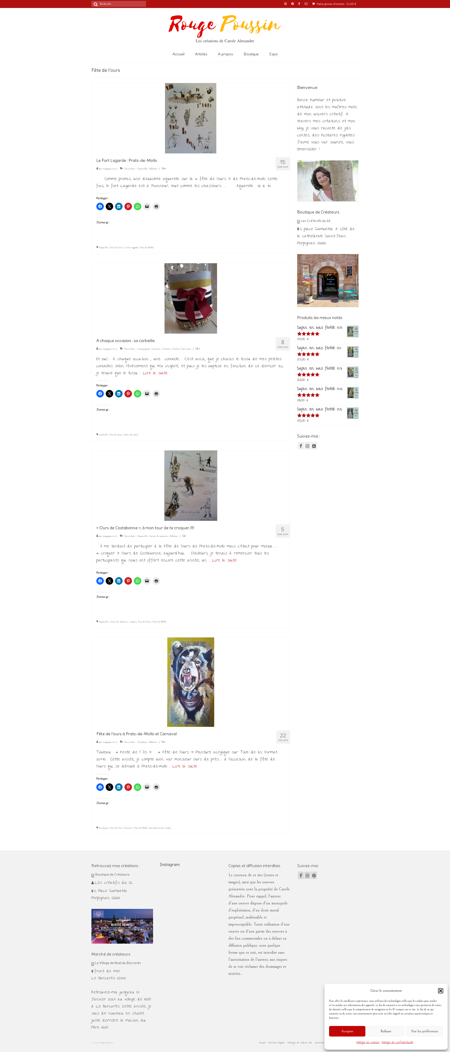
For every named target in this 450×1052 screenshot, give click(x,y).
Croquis (133, 621)
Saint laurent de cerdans (160, 828)
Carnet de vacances (158, 535)
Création (165, 348)
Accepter (347, 1031)
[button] (440, 990)
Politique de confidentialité (397, 1042)
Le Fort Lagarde (131, 247)
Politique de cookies (367, 1042)
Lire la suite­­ (155, 373)
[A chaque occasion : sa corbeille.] (191, 297)
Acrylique (142, 741)
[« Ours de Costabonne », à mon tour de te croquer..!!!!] (190, 485)
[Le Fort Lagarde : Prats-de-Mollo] (190, 117)
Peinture (128, 828)
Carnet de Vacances (119, 621)
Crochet (176, 348)
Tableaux (153, 168)
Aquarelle (142, 168)
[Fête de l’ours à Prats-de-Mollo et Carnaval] (190, 681)
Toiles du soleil (131, 434)
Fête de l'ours (116, 247)
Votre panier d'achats (336, 4)
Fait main (186, 348)
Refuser (386, 1031)
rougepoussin (109, 168)
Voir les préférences (424, 1031)
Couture (155, 348)
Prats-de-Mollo (147, 247)
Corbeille (103, 434)
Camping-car (143, 348)
